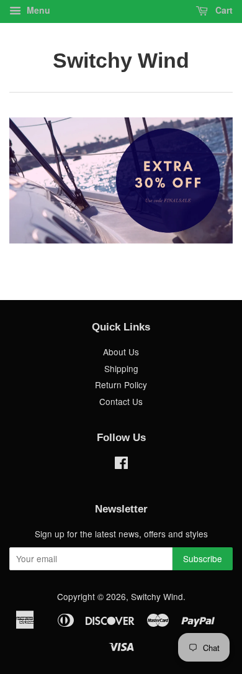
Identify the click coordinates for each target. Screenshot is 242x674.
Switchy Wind (121, 60)
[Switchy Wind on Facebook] (121, 464)
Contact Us (121, 401)
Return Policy (121, 384)
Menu (37, 10)
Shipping (121, 368)
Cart (223, 10)
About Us (121, 351)
